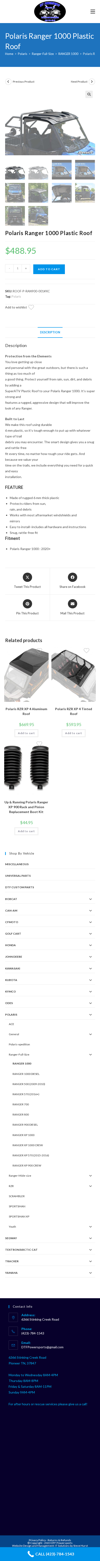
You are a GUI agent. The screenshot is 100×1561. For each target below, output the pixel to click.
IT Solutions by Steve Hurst (71, 1545)
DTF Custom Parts (19, 887)
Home (9, 54)
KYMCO (10, 991)
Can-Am (11, 910)
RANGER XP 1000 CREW (28, 1145)
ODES (9, 1003)
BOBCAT (11, 899)
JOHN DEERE (13, 956)
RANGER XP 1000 (23, 1135)
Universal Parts (18, 875)
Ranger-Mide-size (20, 1175)
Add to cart (49, 269)
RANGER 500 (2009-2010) (29, 1084)
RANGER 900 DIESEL (25, 1124)
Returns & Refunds (59, 1540)
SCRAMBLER (17, 1196)
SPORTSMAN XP (19, 1216)
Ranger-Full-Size (43, 54)
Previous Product (23, 81)
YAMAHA (11, 1272)
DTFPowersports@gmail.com (42, 1347)
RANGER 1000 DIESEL (26, 1074)
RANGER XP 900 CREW (27, 1165)
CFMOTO (11, 922)
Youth (12, 1226)
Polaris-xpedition (19, 1044)
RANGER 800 (21, 1114)
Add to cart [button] (26, 733)
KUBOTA (11, 980)
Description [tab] (50, 332)
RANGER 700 (21, 1104)
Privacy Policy (37, 1540)
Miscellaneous (17, 864)
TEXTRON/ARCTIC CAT (21, 1249)
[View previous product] (8, 81)
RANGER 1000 (68, 54)
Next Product (79, 81)
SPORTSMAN (17, 1206)
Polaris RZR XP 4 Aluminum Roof (26, 711)
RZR (11, 1186)
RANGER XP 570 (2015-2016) (31, 1155)
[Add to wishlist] (34, 308)
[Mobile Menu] (92, 11)
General (14, 1034)
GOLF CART (13, 933)
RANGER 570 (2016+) (26, 1094)
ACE (11, 1024)
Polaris (22, 54)
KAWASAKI (12, 968)
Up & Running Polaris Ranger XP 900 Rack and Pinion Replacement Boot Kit (26, 807)
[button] (89, 94)
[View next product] (92, 81)
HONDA (10, 945)
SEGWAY (11, 1238)
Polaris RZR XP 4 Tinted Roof (73, 711)
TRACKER (12, 1261)
